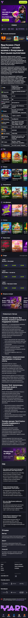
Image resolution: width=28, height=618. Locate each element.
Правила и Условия (18, 564)
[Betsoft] (21, 592)
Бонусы (2, 570)
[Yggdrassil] (13, 592)
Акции (2, 564)
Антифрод (17, 568)
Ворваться (5, 20)
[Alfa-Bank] (13, 584)
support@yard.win (4, 575)
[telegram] (16, 576)
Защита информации (19, 566)
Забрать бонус (20, 458)
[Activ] (5, 584)
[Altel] (21, 584)
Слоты (2, 568)
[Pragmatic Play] (5, 592)
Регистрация (23, 2)
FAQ (1, 566)
